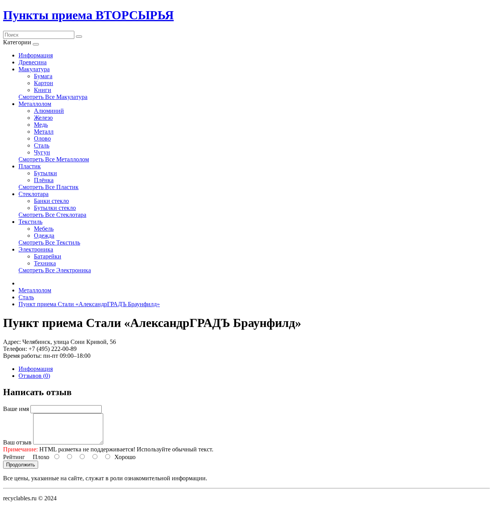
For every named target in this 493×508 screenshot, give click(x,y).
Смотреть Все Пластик (48, 187)
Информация (35, 55)
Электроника (35, 249)
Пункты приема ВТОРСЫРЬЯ (88, 15)
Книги (42, 90)
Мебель (44, 228)
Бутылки (45, 173)
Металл (44, 131)
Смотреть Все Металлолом (53, 159)
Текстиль (30, 221)
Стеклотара (33, 194)
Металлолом (34, 104)
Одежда (44, 235)
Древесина (32, 62)
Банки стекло (51, 201)
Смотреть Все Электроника (54, 270)
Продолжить (20, 465)
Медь (41, 124)
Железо (43, 117)
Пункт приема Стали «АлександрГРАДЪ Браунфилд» (89, 304)
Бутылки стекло (55, 208)
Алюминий (49, 110)
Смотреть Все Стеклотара (52, 214)
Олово (42, 138)
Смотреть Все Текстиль (49, 242)
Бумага (43, 76)
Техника (45, 263)
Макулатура (34, 69)
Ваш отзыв (17, 442)
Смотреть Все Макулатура (52, 97)
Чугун (42, 152)
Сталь (41, 145)
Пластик (29, 166)
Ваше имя (16, 409)
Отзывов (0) (34, 375)
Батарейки (47, 256)
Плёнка (44, 180)
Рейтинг (14, 457)
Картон (43, 83)
